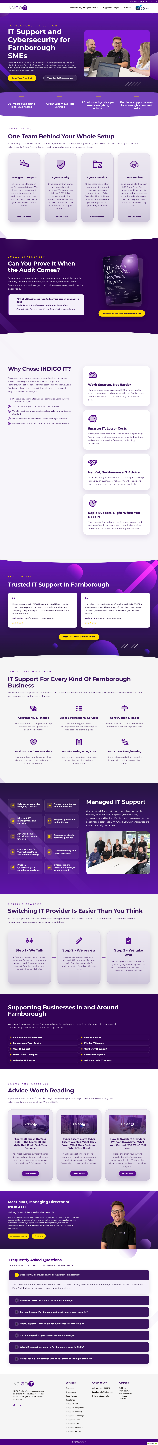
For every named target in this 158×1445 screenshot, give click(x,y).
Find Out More (24, 217)
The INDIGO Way (76, 8)
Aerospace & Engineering (124, 751)
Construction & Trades (124, 717)
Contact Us (127, 8)
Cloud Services (134, 177)
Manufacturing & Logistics (79, 751)
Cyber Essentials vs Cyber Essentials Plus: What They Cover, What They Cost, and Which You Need (78, 1144)
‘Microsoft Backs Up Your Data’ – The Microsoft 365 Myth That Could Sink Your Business (30, 1144)
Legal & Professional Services (79, 717)
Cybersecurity (60, 177)
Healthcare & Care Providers (33, 751)
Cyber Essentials (97, 177)
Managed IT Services (90, 8)
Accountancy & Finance (33, 717)
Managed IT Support (24, 177)
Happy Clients (107, 8)
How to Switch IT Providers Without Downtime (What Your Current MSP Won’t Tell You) (128, 1144)
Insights (116, 8)
